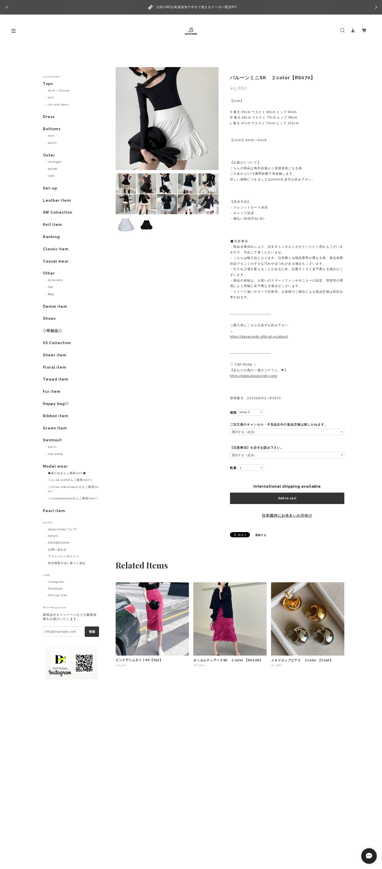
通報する (261, 535)
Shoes (49, 318)
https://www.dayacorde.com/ (253, 376)
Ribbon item (55, 416)
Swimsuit (52, 440)
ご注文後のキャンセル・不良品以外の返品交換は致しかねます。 (279, 424)
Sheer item (55, 355)
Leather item (57, 200)
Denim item (55, 306)
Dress (49, 117)
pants (52, 143)
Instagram (56, 582)
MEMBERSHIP (59, 543)
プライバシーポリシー (63, 556)
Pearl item (54, 511)
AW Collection (57, 212)
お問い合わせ (57, 549)
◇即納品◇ (52, 331)
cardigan (55, 162)
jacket (52, 169)
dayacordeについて (62, 529)
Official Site (57, 595)
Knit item (52, 225)
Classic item (56, 249)
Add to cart (287, 498)
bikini (52, 447)
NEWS (53, 536)
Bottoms (52, 129)
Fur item (52, 391)
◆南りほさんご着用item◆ (67, 473)
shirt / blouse (58, 90)
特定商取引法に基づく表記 (66, 563)
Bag (51, 294)
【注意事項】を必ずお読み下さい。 (257, 447)
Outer (49, 155)
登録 (92, 631)
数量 (233, 468)
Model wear (55, 466)
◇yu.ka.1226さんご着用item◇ (70, 480)
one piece (55, 454)
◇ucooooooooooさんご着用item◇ (73, 498)
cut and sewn (58, 104)
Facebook (55, 588)
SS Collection (57, 343)
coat (51, 176)
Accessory (55, 280)
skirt (51, 136)
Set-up (50, 188)
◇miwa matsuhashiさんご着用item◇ (73, 489)
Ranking (51, 237)
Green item (55, 428)
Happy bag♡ (56, 404)
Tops (48, 84)
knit (51, 97)
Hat (50, 287)
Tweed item (55, 379)
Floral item (54, 367)
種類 (233, 412)
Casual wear (56, 261)
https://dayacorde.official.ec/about (259, 336)
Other (49, 273)
